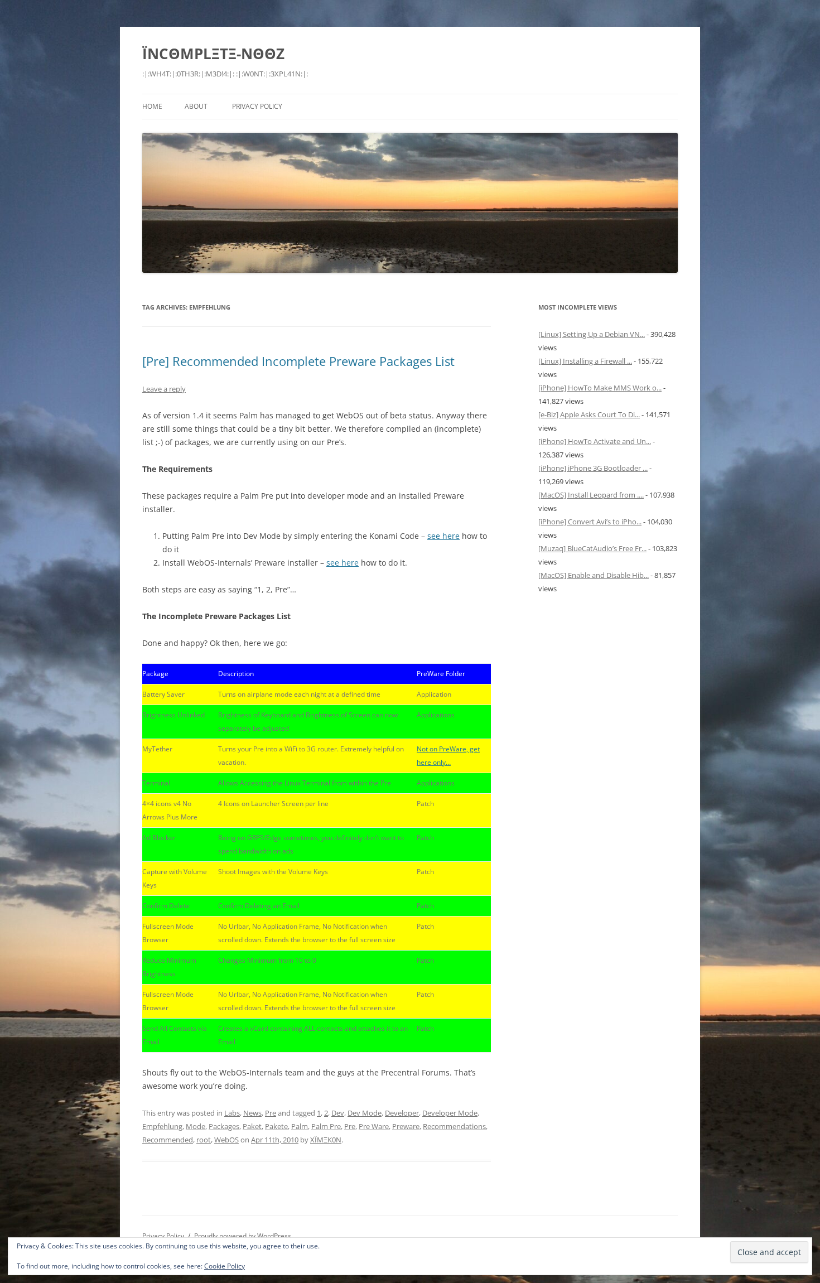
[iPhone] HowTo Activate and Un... (594, 441)
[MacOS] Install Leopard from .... (591, 495)
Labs (232, 1113)
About (196, 106)
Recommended (167, 1140)
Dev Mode (365, 1113)
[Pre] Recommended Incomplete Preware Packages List (298, 361)
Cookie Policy (224, 1266)
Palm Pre (326, 1126)
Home (152, 106)
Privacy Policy (257, 106)
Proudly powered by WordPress (242, 1236)
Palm (299, 1126)
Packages (224, 1126)
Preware (405, 1126)
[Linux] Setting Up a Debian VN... (591, 334)
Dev (337, 1113)
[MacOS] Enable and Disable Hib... (593, 575)
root (203, 1140)
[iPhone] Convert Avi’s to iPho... (589, 522)
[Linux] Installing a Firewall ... (585, 361)
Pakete (276, 1126)
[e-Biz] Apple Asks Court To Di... (589, 414)
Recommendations (454, 1126)
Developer (402, 1113)
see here (443, 535)
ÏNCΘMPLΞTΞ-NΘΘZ (213, 54)
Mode (195, 1126)
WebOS (226, 1140)
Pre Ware (374, 1126)
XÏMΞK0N (325, 1140)
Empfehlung (162, 1126)
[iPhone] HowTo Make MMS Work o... (600, 388)
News (252, 1113)
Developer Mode (449, 1113)
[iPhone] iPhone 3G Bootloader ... (593, 468)
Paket (252, 1126)
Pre (270, 1113)
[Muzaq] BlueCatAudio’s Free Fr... (592, 548)
